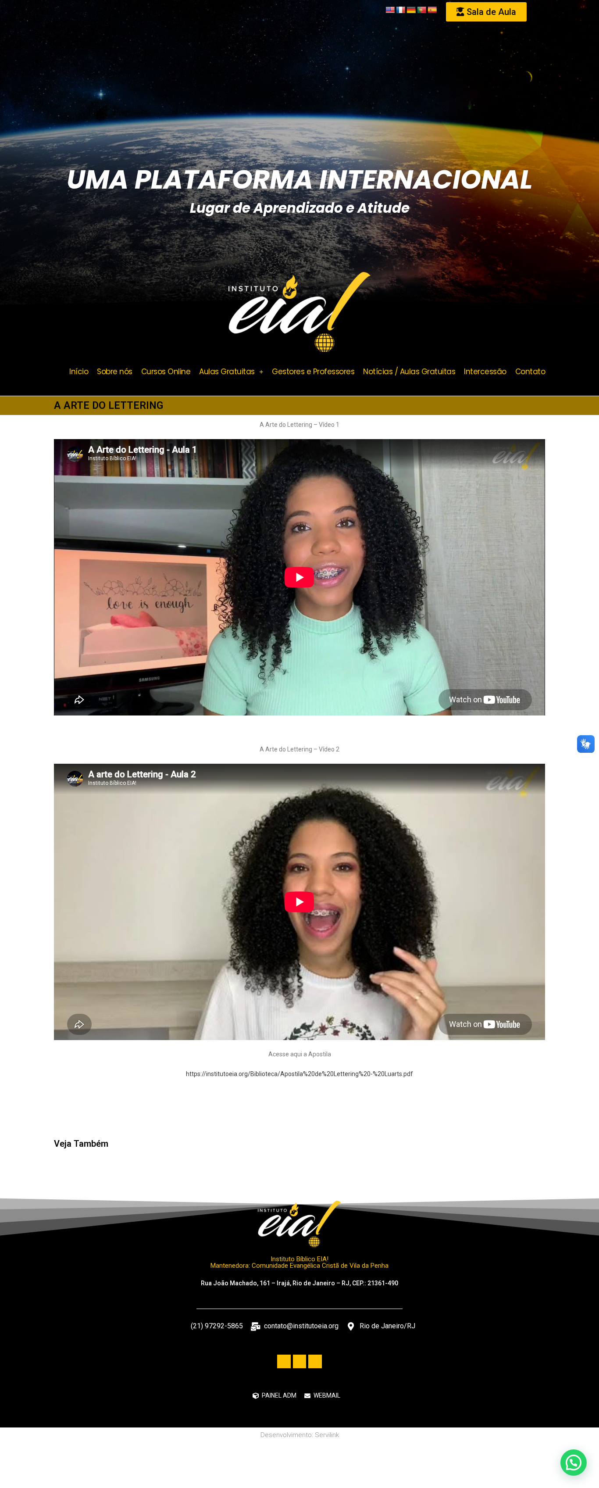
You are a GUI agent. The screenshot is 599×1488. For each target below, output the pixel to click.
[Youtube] (300, 1361)
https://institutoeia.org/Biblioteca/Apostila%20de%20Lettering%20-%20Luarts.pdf (299, 1073)
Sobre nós (114, 371)
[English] (390, 10)
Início (78, 371)
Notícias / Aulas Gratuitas (409, 371)
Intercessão (485, 371)
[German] (411, 10)
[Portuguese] (422, 10)
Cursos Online (166, 371)
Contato (530, 371)
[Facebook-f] (284, 1361)
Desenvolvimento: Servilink (299, 1435)
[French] (401, 10)
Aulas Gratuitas (227, 371)
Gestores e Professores (313, 371)
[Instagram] (315, 1361)
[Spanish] (432, 10)
